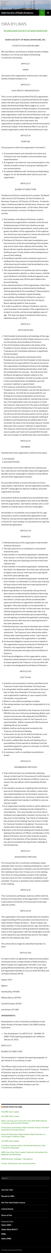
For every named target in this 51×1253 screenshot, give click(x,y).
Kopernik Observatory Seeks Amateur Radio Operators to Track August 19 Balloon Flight (23, 1135)
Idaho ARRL (6, 1238)
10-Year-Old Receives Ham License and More (18, 1163)
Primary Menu (48, 13)
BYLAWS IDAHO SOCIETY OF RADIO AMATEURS (25, 30)
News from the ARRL (12, 1107)
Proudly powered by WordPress (11, 1250)
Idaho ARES (6, 1225)
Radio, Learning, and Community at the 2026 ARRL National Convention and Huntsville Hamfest (24, 1122)
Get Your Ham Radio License (13, 1202)
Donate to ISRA (7, 1196)
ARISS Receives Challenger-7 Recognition (17, 1159)
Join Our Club (7, 1190)
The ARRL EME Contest (10, 1116)
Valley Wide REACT (9, 1229)
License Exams (7, 1209)
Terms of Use (6, 1215)
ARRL (3, 1234)
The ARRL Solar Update (10, 1112)
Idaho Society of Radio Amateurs (17, 12)
